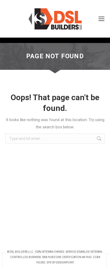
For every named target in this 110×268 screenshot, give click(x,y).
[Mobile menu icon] (101, 19)
